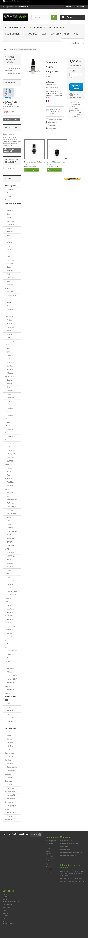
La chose (9, 563)
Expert (8, 196)
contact (72, 43)
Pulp (8, 704)
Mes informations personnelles (71, 852)
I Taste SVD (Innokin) (10, 758)
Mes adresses (65, 850)
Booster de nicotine (9, 684)
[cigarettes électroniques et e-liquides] (44, 2)
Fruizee (9, 468)
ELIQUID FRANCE (9, 462)
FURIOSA (10, 503)
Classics (9, 355)
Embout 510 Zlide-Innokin (56, 162)
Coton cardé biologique (10, 772)
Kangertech (10, 210)
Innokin (9, 232)
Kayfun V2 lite (11, 795)
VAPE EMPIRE (11, 499)
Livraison (49, 849)
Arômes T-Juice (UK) (11, 645)
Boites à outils (11, 812)
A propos (49, 864)
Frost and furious (9, 494)
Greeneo (9, 721)
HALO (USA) (10, 454)
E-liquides (31, 33)
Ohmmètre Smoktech (9, 817)
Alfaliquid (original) (9, 350)
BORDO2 (9, 510)
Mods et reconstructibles (10, 726)
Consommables (11, 767)
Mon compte (66, 837)
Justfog (9, 228)
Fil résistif (9, 784)
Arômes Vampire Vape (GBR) (9, 637)
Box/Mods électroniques (9, 251)
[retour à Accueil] (5, 49)
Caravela (9, 742)
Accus (8, 306)
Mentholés (10, 457)
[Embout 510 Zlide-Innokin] (57, 149)
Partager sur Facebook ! (52, 124)
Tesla (8, 274)
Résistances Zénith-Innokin (34, 162)
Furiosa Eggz (11, 506)
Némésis (9, 746)
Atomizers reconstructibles (10, 789)
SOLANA (9, 567)
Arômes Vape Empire (10, 659)
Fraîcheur (9, 369)
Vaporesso (10, 221)
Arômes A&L (10, 668)
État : (47, 87)
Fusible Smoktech (8, 779)
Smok (8, 239)
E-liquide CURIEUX (9, 586)
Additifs (9, 672)
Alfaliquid (9, 711)
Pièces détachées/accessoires (47, 27)
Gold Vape (10, 609)
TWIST (9, 521)
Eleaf (8, 214)
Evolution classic (9, 417)
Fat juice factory (9, 487)
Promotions (10, 82)
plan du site (80, 43)
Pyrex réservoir (11, 295)
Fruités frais (10, 538)
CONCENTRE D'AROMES (10, 628)
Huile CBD (10, 718)
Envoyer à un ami (55, 119)
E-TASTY (9, 542)
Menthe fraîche (11, 651)
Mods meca (10, 732)
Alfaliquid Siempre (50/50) (10, 374)
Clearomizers (13, 33)
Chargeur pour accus (10, 807)
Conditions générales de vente (50, 859)
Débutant (9, 189)
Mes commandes (66, 841)
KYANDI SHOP (11, 517)
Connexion (67, 6)
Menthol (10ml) (11, 675)
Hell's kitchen (11, 514)
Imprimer (52, 128)
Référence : (50, 82)
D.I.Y (44, 33)
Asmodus (9, 263)
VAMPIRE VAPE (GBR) (9, 424)
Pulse (8, 735)
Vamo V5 (9, 763)
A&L (8, 574)
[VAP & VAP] (15, 17)
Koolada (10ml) (11, 679)
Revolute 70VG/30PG (9, 614)
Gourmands (10, 362)
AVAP (8, 535)
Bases (8, 605)
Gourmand (10, 552)
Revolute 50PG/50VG (9, 621)
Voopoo (9, 246)
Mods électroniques (9, 751)
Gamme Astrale (11, 591)
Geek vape (10, 224)
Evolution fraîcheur (9, 410)
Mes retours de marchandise (70, 844)
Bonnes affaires (60, 33)
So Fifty (9, 383)
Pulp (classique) (8, 476)
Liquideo (9, 401)
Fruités (8, 359)
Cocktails (9, 366)
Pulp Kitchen (10, 482)
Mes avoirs (64, 847)
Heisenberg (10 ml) (11, 431)
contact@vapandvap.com (76, 881)
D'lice (8, 387)
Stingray (9, 739)
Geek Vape (10, 278)
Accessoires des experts (10, 800)
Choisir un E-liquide (13, 74)
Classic (9, 380)
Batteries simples (9, 286)
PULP (8, 471)
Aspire (8, 217)
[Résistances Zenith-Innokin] (34, 149)
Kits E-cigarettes (15, 27)
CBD (76, 33)
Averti (8, 193)
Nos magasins (11, 128)
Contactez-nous (78, 6)
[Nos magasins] (12, 134)
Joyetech (9, 242)
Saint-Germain (11, 405)
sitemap (48, 872)
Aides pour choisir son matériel (10, 59)
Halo (8, 665)
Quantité (72, 71)
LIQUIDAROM (11, 528)
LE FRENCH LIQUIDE (10, 557)
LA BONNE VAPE (9, 547)
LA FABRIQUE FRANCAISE (11, 596)
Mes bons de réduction (68, 855)
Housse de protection (9, 311)
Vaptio (8, 235)
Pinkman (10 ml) (10, 438)
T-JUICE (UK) (11, 443)
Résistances (10, 207)
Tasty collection (11, 531)
